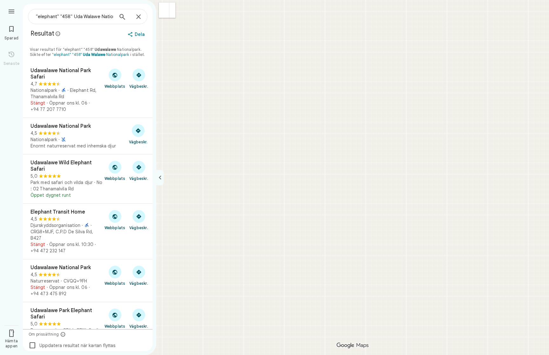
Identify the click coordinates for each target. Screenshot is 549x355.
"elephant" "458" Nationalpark (90, 54)
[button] (164, 10)
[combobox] (74, 16)
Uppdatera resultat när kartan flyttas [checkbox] (72, 345)
